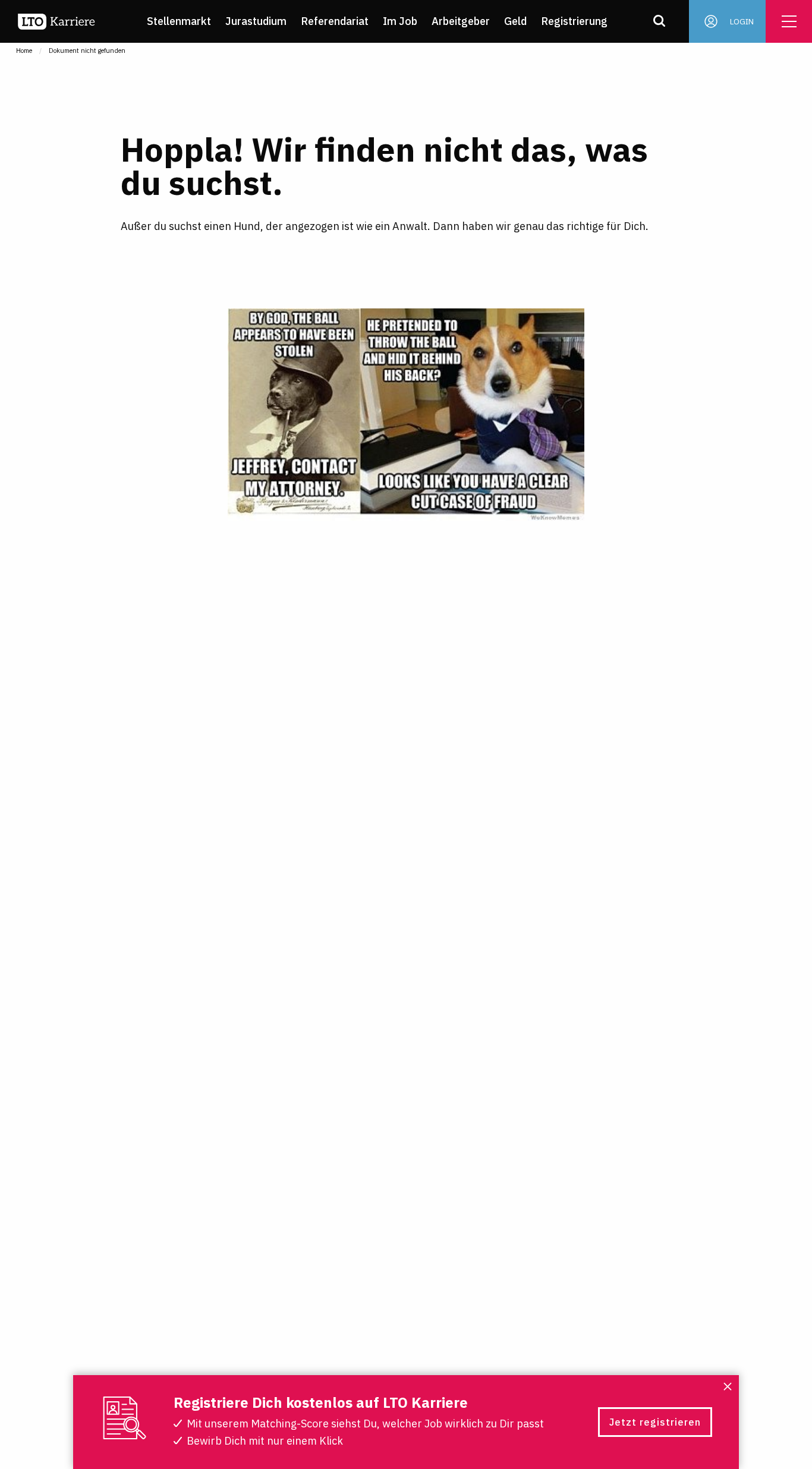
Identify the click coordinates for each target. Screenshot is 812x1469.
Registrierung (574, 21)
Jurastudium (256, 21)
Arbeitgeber (461, 21)
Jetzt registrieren (655, 1422)
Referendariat (335, 21)
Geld (515, 21)
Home (24, 50)
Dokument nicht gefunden (87, 50)
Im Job (400, 21)
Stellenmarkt (179, 21)
